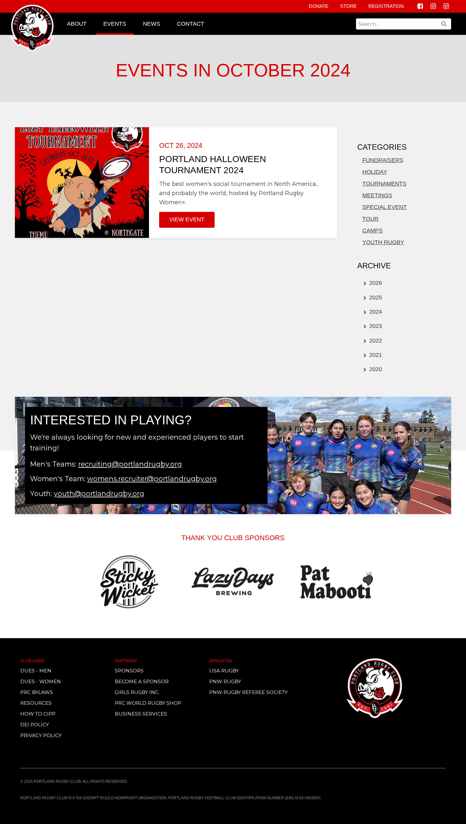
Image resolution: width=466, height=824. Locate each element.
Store (348, 6)
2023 (375, 326)
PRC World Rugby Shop (148, 703)
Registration (386, 6)
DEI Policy (34, 725)
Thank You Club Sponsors (233, 538)
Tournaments (384, 183)
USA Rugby (224, 671)
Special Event (384, 207)
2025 (375, 297)
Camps (372, 230)
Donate (318, 6)
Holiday (374, 172)
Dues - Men (35, 671)
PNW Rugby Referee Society (248, 692)
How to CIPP (37, 714)
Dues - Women (40, 681)
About (77, 24)
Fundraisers (382, 160)
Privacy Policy (40, 735)
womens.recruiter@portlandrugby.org (152, 478)
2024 (375, 312)
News (151, 24)
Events (114, 24)
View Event (186, 219)
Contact (190, 24)
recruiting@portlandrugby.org (130, 464)
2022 (375, 340)
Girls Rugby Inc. (137, 692)
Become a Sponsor (142, 681)
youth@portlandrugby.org (99, 493)
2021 (375, 355)
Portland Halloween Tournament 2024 (212, 164)
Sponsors (129, 671)
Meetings (377, 195)
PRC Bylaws (36, 692)
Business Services (141, 714)
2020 (375, 369)
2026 (375, 283)
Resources (36, 703)
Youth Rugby (383, 242)
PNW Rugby (225, 681)
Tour (370, 219)
